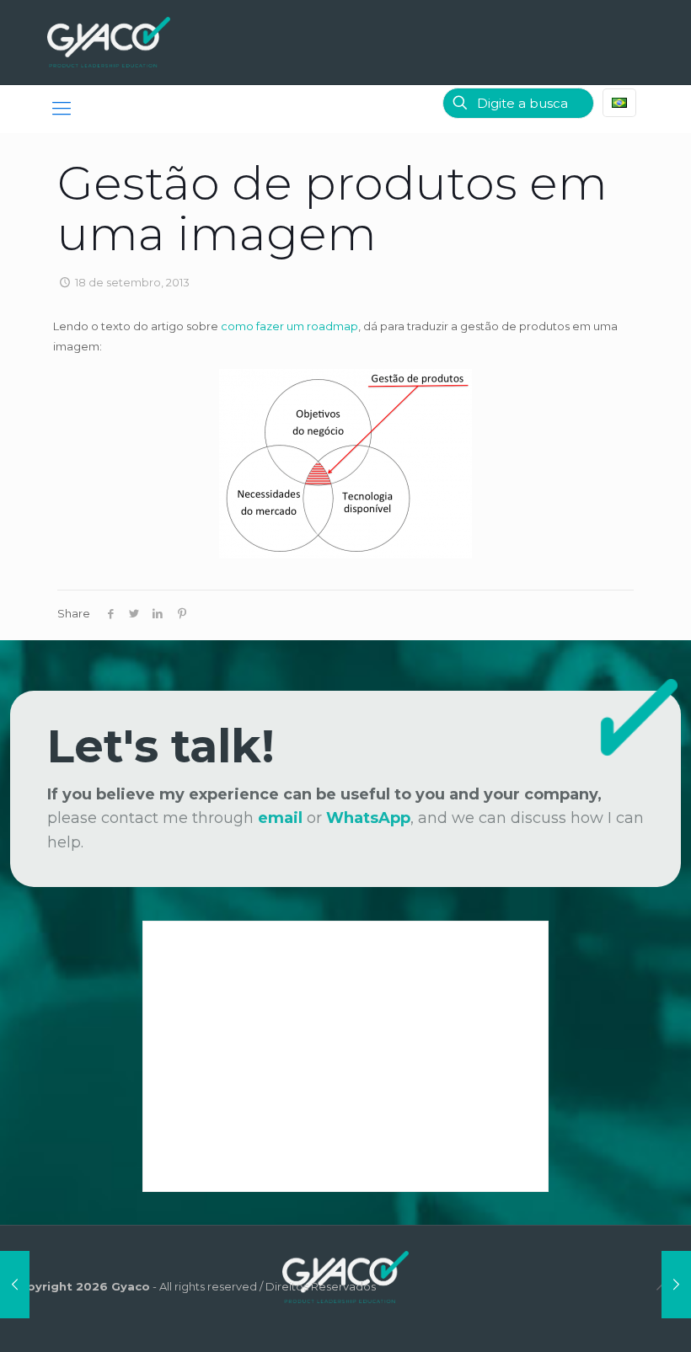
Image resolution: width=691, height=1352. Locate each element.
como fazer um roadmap (289, 326)
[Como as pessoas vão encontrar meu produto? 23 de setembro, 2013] (676, 1284)
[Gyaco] (108, 42)
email (280, 818)
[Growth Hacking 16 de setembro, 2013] (14, 1284)
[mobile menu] (61, 108)
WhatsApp (368, 818)
